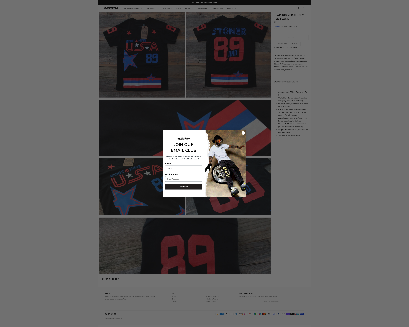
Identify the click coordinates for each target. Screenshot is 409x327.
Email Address (171, 174)
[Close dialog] (243, 133)
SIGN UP (184, 186)
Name (168, 163)
